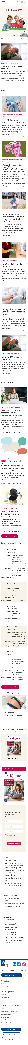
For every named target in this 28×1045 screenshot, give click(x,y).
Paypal (3, 995)
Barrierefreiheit (6, 1014)
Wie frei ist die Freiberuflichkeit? (10, 411)
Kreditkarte (5, 998)
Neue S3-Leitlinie (10, 120)
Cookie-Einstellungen (8, 1023)
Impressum (5, 1017)
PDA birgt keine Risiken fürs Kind (13, 265)
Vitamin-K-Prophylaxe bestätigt (11, 67)
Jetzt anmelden (10, 975)
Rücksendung (5, 987)
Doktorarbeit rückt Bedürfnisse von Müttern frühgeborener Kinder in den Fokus (13, 217)
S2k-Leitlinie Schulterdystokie (14, 937)
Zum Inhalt (8, 536)
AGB (2, 1008)
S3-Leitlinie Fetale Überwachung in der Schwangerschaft (11, 922)
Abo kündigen (5, 1020)
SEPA (3, 1001)
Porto (3, 984)
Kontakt (9, 1029)
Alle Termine (9, 687)
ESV (2, 38)
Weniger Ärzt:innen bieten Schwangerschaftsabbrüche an (14, 311)
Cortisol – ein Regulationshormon (10, 512)
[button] (13, 35)
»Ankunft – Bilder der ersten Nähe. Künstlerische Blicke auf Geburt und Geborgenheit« (13, 168)
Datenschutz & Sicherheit (9, 1011)
